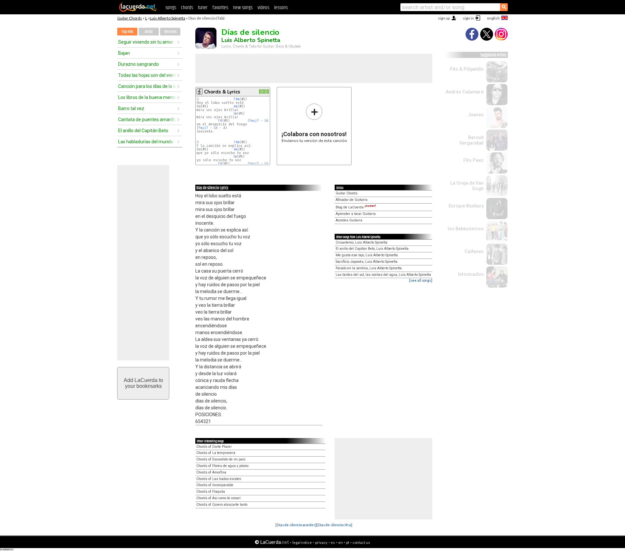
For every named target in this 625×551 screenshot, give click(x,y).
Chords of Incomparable (214, 485)
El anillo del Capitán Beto (143, 130)
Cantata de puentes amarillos (147, 119)
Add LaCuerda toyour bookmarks (143, 383)
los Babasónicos (466, 228)
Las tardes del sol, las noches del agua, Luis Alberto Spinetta (383, 275)
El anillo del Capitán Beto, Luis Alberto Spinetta (372, 249)
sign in (468, 18)
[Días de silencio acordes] (295, 525)
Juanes (476, 114)
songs (170, 8)
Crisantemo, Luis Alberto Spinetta (361, 242)
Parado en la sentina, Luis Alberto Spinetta (369, 268)
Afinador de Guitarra (352, 200)
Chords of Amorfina (211, 472)
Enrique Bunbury (466, 205)
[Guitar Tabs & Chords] (138, 10)
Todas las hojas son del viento (147, 75)
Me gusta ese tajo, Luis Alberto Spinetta (367, 255)
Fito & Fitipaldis (467, 69)
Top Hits (127, 32)
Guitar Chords (129, 18)
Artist (149, 32)
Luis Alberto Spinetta (167, 18)
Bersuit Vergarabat (471, 140)
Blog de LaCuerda (356, 207)
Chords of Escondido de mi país (220, 459)
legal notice (302, 542)
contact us (361, 542)
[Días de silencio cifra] (334, 525)
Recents (170, 32)
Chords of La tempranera (215, 453)
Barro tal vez (131, 108)
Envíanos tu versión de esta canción (314, 123)
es (333, 542)
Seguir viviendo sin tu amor (146, 42)
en (340, 542)
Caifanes (474, 251)
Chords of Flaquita (210, 491)
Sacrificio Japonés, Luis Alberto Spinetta (366, 262)
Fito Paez (473, 160)
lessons (281, 8)
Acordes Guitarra (349, 220)
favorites (220, 8)
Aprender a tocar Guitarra (356, 214)
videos (263, 8)
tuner (202, 8)
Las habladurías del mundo (145, 141)
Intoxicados (471, 274)
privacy (321, 542)
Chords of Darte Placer (214, 447)
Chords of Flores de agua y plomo (222, 466)
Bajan (124, 53)
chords (187, 8)
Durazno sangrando (138, 64)
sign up (444, 18)
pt (347, 542)
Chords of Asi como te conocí (218, 498)
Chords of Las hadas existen (218, 479)
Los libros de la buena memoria (147, 97)
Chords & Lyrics (222, 92)
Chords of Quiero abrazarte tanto (221, 504)
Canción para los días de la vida (147, 86)
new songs (243, 8)
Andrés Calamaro (465, 91)
